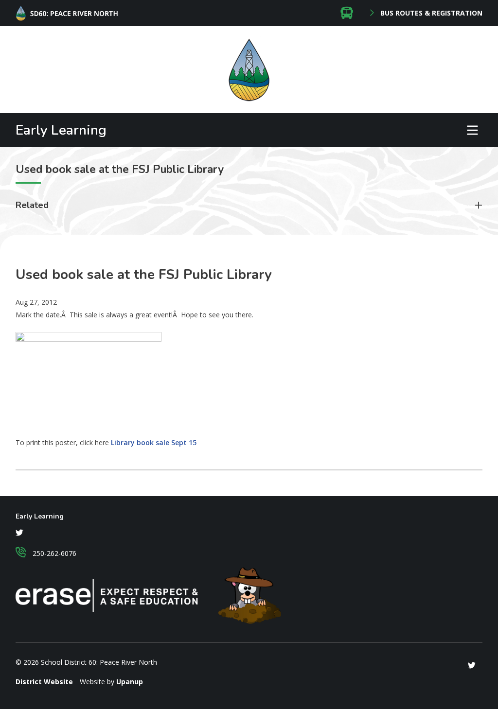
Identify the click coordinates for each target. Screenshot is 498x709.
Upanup (129, 681)
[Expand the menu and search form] (472, 130)
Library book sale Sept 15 (153, 442)
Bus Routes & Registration (430, 13)
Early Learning (61, 130)
